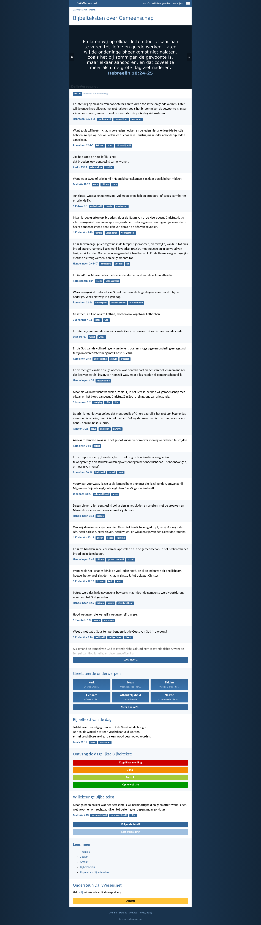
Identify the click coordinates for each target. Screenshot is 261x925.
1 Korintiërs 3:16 (83, 637)
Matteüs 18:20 (81, 184)
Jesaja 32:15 (80, 742)
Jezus (109, 146)
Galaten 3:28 (80, 428)
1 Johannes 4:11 (82, 320)
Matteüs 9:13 (81, 815)
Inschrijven (178, 3)
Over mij (113, 912)
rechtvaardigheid (119, 815)
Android (130, 777)
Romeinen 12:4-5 (83, 145)
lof (127, 264)
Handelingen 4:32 (83, 380)
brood (131, 559)
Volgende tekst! (130, 824)
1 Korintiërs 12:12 (83, 581)
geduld (113, 359)
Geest (92, 337)
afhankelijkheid (123, 146)
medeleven (121, 206)
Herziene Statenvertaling (95, 94)
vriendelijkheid (101, 494)
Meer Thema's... (130, 707)
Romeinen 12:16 (82, 302)
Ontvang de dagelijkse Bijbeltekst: (102, 754)
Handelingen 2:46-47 (85, 263)
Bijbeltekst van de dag (92, 720)
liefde (99, 281)
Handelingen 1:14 (83, 516)
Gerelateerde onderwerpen (97, 674)
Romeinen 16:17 (82, 472)
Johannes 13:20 (82, 494)
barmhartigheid (99, 815)
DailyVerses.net (80, 10)
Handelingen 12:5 (83, 603)
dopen (100, 538)
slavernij (117, 429)
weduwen (109, 620)
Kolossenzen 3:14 (83, 281)
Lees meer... (131, 659)
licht (117, 402)
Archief (84, 862)
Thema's (145, 3)
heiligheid (100, 472)
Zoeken (84, 857)
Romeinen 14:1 (82, 446)
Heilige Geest (115, 637)
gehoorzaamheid (116, 559)
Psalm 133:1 (80, 167)
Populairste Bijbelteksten (94, 872)
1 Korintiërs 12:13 (83, 537)
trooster (125, 359)
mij (81, 892)
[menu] (188, 5)
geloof (97, 446)
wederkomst (105, 119)
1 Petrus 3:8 (80, 206)
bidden (105, 184)
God (106, 320)
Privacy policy (145, 912)
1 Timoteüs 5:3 (82, 620)
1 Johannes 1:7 (82, 402)
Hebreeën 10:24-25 (84, 119)
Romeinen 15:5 (82, 358)
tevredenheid (136, 303)
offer (108, 402)
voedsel (119, 264)
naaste (109, 206)
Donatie (130, 901)
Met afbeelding (130, 832)
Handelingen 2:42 (83, 559)
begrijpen (104, 429)
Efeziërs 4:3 (79, 337)
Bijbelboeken (87, 867)
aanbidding (106, 264)
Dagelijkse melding (130, 762)
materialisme (103, 381)
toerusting (136, 119)
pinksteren (105, 742)
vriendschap (96, 167)
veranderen (111, 233)
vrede (102, 337)
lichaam (100, 146)
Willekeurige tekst (161, 3)
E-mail (130, 770)
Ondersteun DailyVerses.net (97, 885)
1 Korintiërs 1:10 (83, 232)
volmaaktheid (127, 233)
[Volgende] (130, 651)
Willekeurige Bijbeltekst (93, 797)
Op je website (130, 784)
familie (109, 167)
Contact (133, 912)
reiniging (98, 402)
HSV (76, 94)
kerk (115, 184)
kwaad (112, 472)
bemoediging (121, 119)
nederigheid (96, 206)
